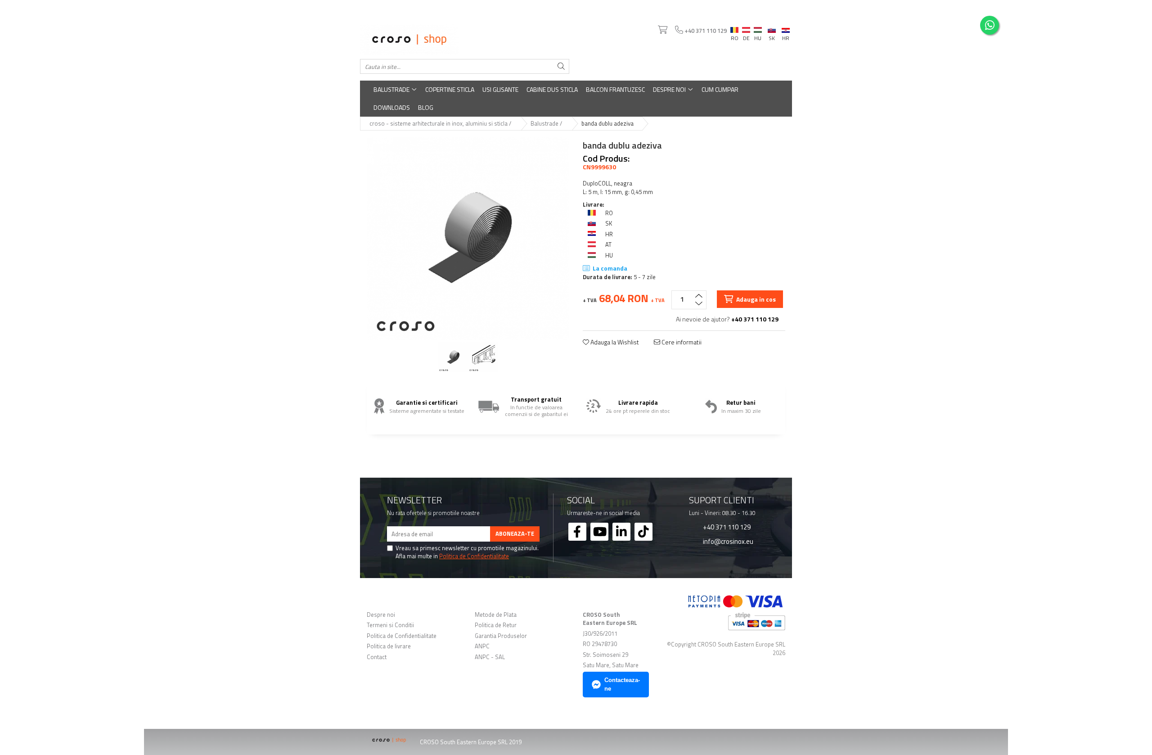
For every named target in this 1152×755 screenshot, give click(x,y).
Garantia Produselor (501, 636)
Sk (771, 28)
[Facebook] (577, 532)
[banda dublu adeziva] (468, 238)
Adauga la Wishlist (614, 342)
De (746, 30)
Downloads (392, 107)
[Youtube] (599, 532)
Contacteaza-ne (622, 684)
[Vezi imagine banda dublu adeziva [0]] (453, 357)
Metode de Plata (496, 614)
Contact (377, 657)
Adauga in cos (755, 299)
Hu (758, 28)
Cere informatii (681, 342)
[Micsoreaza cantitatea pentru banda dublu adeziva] (699, 304)
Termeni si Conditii (390, 625)
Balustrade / (547, 123)
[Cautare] (561, 66)
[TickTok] (643, 532)
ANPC (482, 646)
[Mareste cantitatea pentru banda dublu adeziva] (699, 295)
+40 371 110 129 (726, 527)
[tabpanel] (468, 238)
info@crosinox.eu (727, 541)
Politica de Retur (496, 625)
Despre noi (670, 89)
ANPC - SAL (490, 657)
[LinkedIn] (621, 532)
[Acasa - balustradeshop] (464, 39)
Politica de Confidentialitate (474, 556)
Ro (734, 28)
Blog (425, 107)
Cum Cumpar (720, 89)
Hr (785, 29)
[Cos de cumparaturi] (662, 30)
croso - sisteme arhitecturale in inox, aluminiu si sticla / (441, 123)
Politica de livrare (389, 646)
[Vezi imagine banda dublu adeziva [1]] (483, 357)
